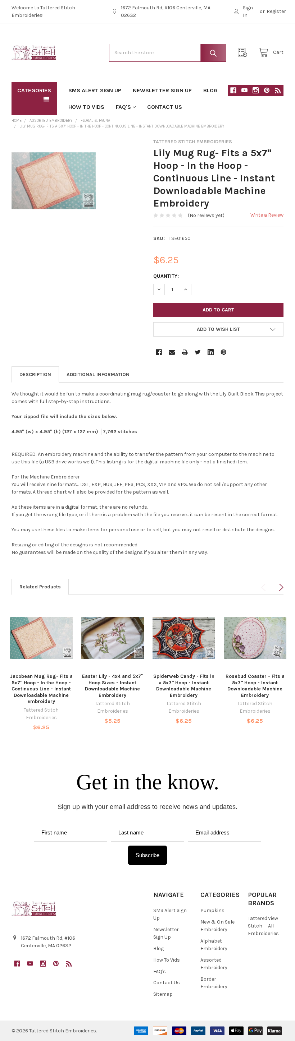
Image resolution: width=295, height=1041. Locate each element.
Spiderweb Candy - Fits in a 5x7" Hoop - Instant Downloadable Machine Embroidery (183, 685)
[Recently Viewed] (244, 52)
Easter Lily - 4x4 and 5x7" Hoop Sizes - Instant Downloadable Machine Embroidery (112, 685)
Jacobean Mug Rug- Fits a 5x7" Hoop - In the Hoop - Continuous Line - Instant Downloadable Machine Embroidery (41, 688)
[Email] (171, 352)
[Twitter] (197, 352)
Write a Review (266, 215)
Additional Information (98, 374)
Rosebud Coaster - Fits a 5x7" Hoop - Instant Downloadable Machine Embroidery (255, 685)
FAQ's (123, 106)
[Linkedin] (210, 352)
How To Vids (86, 106)
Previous (264, 587)
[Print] (184, 352)
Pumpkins (212, 910)
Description (35, 374)
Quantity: (166, 276)
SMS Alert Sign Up (94, 90)
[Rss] (277, 90)
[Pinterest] (266, 90)
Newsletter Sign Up (162, 90)
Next (279, 587)
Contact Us (164, 106)
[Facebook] (233, 90)
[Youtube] (244, 90)
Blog (210, 90)
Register (276, 11)
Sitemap (163, 994)
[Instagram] (255, 90)
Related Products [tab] (40, 587)
